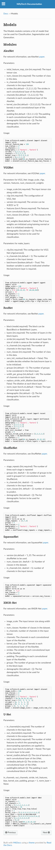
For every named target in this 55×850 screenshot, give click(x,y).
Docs (5, 14)
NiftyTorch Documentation (29, 4)
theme (32, 843)
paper (41, 57)
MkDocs (17, 843)
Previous (11, 832)
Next (45, 832)
